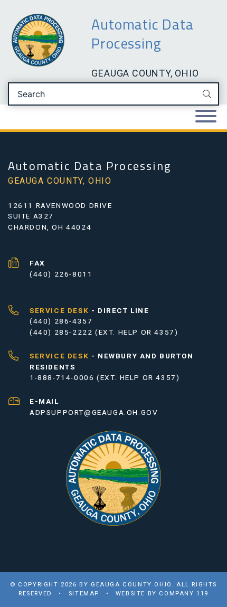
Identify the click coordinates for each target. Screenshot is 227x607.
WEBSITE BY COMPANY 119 (162, 593)
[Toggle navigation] (206, 117)
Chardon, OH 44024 (49, 227)
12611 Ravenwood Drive (60, 205)
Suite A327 (31, 216)
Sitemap (84, 593)
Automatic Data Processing (142, 33)
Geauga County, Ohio (144, 73)
